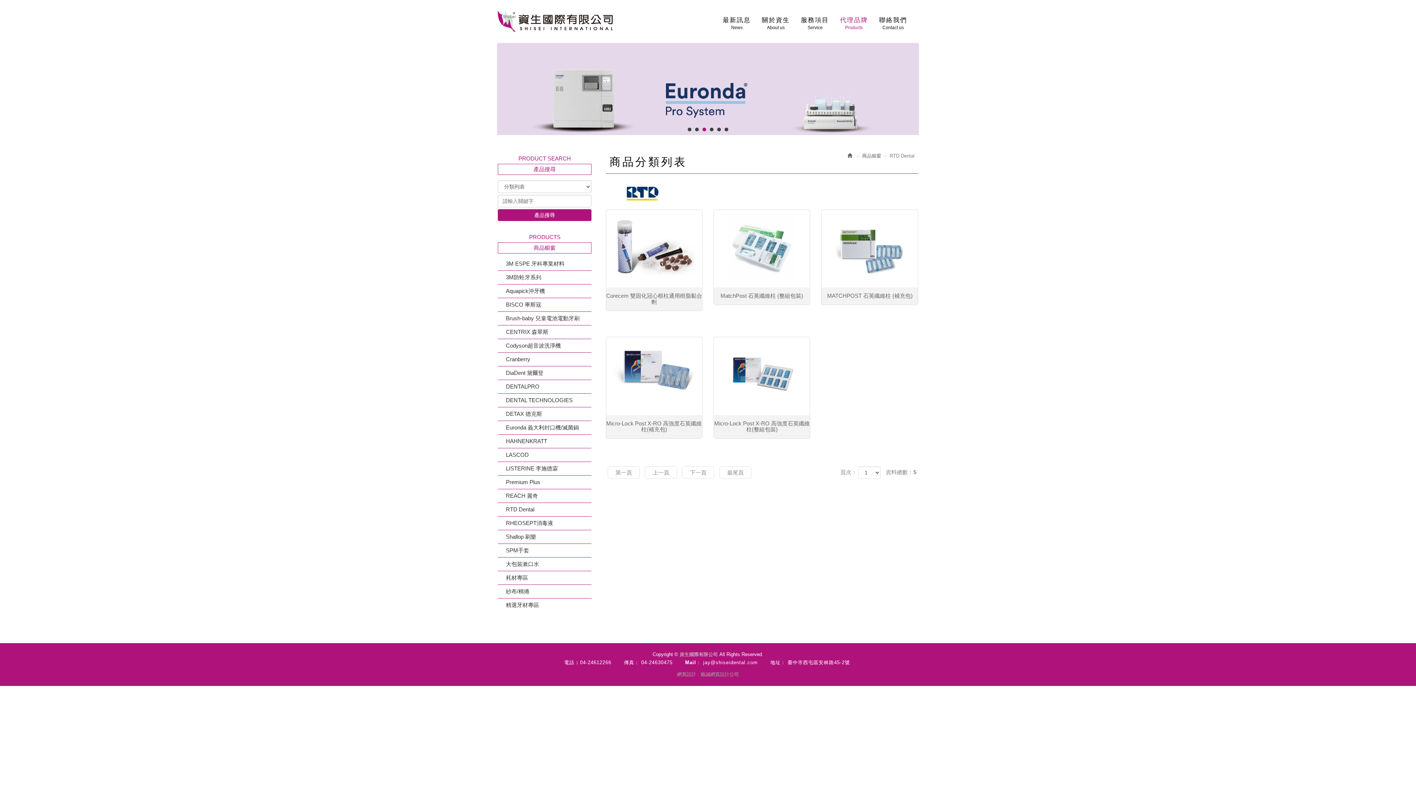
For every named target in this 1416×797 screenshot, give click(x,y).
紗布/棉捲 (518, 591)
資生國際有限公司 (555, 21)
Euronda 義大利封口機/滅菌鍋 (542, 427)
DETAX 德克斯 (524, 414)
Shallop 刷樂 (521, 537)
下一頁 (698, 472)
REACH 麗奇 (522, 496)
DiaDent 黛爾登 (525, 373)
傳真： (631, 662)
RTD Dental (520, 509)
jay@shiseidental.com (730, 662)
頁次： (848, 472)
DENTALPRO (522, 386)
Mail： (693, 662)
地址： (778, 662)
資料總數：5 (901, 472)
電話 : (571, 662)
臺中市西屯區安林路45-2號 (819, 662)
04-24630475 (657, 662)
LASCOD (517, 455)
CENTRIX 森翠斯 (527, 332)
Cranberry (518, 359)
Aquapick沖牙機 (525, 291)
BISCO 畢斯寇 (523, 304)
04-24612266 (595, 662)
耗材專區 (517, 578)
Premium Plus (523, 482)
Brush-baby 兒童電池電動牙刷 (543, 318)
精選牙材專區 (522, 605)
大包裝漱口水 (522, 564)
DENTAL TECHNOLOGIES (539, 400)
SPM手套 (517, 550)
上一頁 (661, 472)
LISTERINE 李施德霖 (532, 468)
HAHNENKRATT (526, 441)
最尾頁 (735, 472)
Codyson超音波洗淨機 (533, 345)
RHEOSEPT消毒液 (529, 523)
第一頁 (623, 472)
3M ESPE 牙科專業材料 (535, 264)
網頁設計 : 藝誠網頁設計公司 (708, 674)
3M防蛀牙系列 (523, 277)
